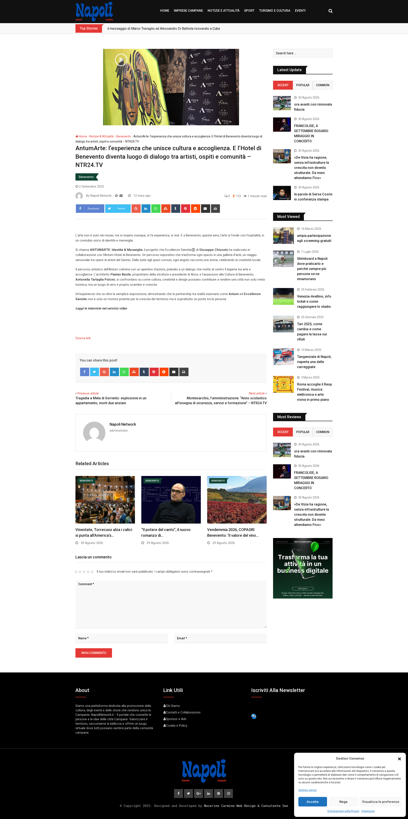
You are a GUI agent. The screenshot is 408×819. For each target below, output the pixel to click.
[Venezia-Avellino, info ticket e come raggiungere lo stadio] (283, 296)
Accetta (313, 802)
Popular (302, 85)
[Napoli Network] (121, 196)
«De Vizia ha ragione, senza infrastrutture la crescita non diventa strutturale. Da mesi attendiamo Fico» (311, 167)
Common (322, 85)
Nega (343, 802)
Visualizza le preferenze (380, 802)
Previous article (88, 393)
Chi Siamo (173, 706)
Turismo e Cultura (274, 11)
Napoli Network (123, 424)
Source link (83, 338)
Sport (249, 11)
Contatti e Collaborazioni (183, 712)
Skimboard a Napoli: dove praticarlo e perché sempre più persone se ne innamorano (312, 269)
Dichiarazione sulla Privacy (343, 811)
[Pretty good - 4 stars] (88, 571)
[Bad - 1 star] (76, 571)
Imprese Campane (188, 11)
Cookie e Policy (176, 725)
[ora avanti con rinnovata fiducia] (282, 103)
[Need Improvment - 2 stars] (80, 571)
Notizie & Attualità (101, 136)
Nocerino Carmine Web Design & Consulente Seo (246, 806)
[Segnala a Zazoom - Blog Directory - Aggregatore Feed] (253, 716)
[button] (399, 758)
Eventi (300, 11)
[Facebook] (84, 372)
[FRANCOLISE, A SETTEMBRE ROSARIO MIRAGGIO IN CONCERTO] (282, 124)
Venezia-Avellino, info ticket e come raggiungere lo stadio (314, 301)
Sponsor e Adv (176, 719)
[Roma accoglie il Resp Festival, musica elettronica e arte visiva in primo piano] (283, 384)
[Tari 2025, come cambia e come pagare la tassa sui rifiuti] (283, 324)
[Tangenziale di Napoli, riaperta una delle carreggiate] (283, 356)
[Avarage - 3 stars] (84, 571)
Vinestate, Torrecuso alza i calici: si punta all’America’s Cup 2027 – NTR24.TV (164, 29)
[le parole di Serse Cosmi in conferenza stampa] (282, 193)
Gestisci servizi (307, 790)
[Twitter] (94, 372)
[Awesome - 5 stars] (92, 571)
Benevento (123, 136)
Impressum (368, 811)
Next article (257, 393)
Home (164, 11)
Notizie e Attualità (223, 11)
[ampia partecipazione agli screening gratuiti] (283, 235)
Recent (283, 85)
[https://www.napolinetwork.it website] (116, 196)
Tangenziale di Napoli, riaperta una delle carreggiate (314, 362)
